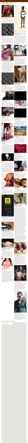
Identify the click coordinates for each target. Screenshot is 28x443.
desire (3, 161)
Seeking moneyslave (5, 231)
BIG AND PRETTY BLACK (6, 17)
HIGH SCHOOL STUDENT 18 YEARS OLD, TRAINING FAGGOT (7, 249)
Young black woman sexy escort (6, 188)
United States (7, 2)
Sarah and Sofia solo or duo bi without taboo (19, 255)
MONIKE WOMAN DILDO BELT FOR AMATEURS (19, 83)
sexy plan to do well (18, 56)
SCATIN (3, 36)
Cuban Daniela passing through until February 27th (20, 118)
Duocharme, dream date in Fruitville (6, 142)
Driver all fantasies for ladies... (19, 281)
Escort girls (3, 2)
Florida (10, 2)
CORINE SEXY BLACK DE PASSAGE (6, 117)
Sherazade (16, 153)
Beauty (15, 171)
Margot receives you (18, 205)
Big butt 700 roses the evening (20, 33)
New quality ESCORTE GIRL (7, 61)
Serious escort (17, 313)
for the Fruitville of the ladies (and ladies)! (19, 136)
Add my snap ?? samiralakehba (7, 216)
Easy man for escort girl (6, 100)
